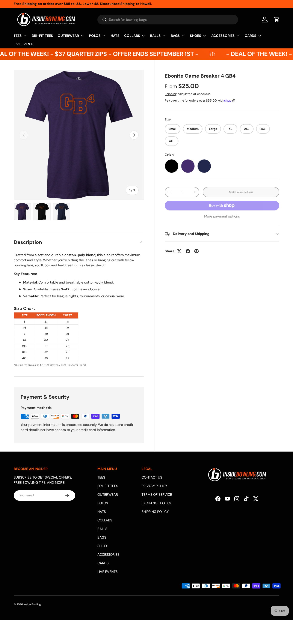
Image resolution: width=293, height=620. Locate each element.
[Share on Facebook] (188, 251)
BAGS (175, 35)
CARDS (250, 35)
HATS (115, 35)
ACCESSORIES (223, 35)
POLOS (95, 35)
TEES (18, 35)
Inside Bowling (32, 604)
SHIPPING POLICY (155, 511)
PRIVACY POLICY (154, 486)
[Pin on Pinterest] (196, 251)
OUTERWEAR (68, 35)
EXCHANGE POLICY (157, 503)
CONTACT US (152, 477)
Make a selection (241, 192)
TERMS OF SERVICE (157, 494)
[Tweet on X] (179, 251)
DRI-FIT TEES (42, 35)
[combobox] (167, 19)
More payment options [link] (222, 216)
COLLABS (132, 35)
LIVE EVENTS (24, 44)
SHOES (195, 35)
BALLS (155, 35)
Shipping (171, 94)
